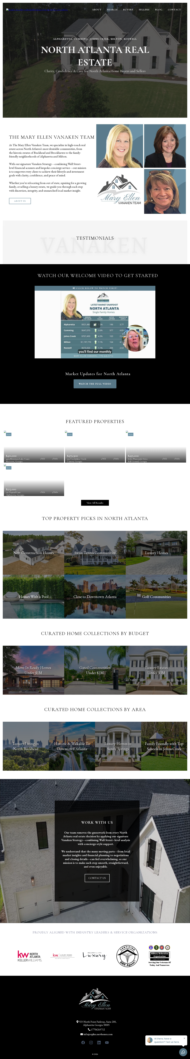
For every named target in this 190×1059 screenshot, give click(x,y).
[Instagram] (91, 1043)
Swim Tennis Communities (95, 552)
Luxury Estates (156, 667)
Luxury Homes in (118, 743)
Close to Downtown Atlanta (95, 596)
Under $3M (156, 672)
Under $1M (33, 672)
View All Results (95, 502)
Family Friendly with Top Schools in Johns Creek (164, 746)
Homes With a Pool (33, 596)
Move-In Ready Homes (33, 667)
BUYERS (128, 9)
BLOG (158, 9)
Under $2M (95, 672)
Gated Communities (95, 667)
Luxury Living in (26, 743)
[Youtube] (107, 1043)
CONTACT (174, 9)
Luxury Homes (156, 552)
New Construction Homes (33, 552)
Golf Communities (156, 596)
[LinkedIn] (99, 1043)
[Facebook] (83, 1043)
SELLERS (144, 9)
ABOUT (97, 9)
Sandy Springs (118, 748)
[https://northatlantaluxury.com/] (37, 9)
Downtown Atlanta (72, 748)
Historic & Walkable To (72, 743)
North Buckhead (25, 748)
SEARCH (112, 9)
